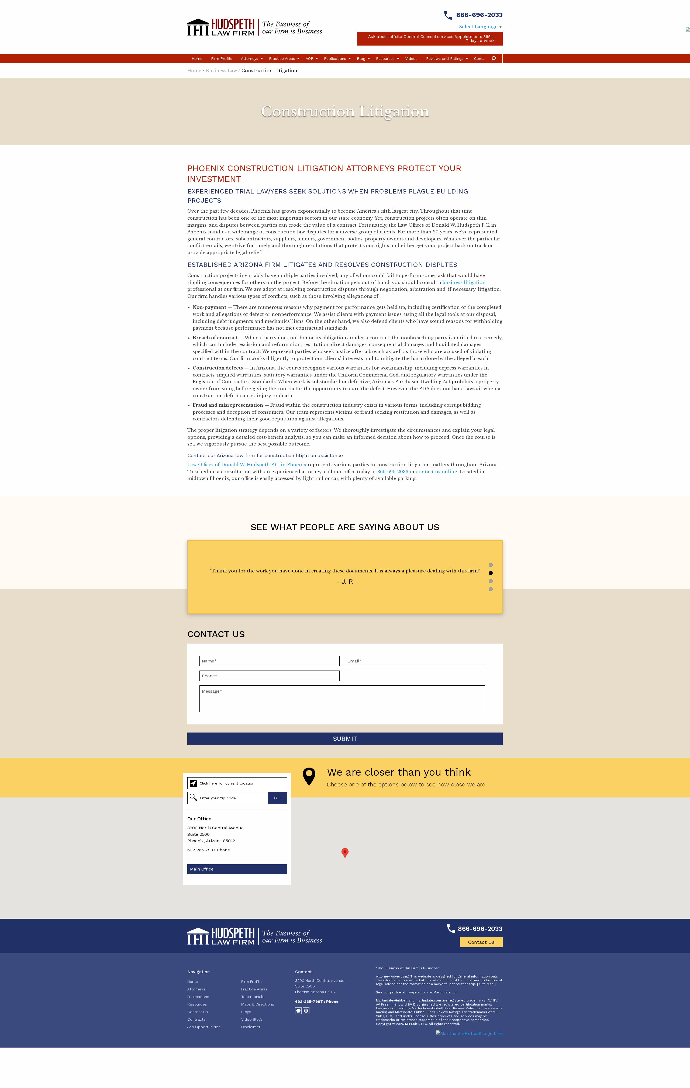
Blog (361, 58)
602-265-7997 (201, 849)
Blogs (246, 1012)
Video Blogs (252, 1019)
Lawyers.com (417, 992)
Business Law (221, 70)
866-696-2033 (479, 15)
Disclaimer (250, 1027)
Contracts (196, 1019)
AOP (309, 58)
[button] (345, 853)
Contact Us (481, 942)
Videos (411, 58)
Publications (335, 58)
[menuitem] (197, 58)
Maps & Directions (257, 1004)
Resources (385, 58)
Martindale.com (445, 992)
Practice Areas (282, 58)
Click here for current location (227, 783)
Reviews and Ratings (444, 58)
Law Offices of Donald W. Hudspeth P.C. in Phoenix (246, 464)
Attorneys (249, 58)
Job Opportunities (203, 1027)
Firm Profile (221, 58)
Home (197, 58)
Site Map (486, 984)
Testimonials (252, 996)
